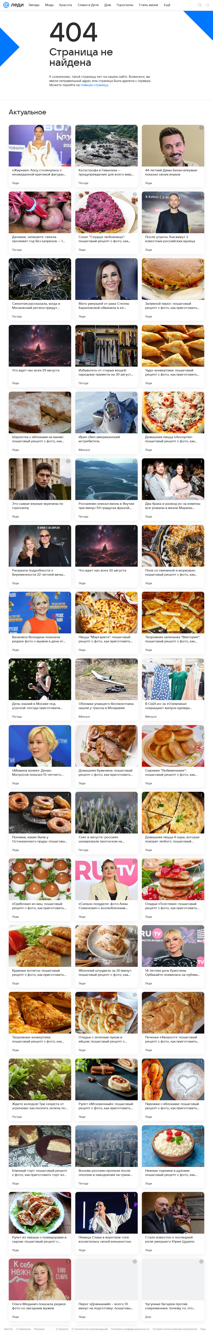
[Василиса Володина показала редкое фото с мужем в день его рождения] (40, 623)
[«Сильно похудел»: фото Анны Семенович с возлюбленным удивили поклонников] (106, 889)
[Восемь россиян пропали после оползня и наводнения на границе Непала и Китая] (106, 1156)
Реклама (39, 1329)
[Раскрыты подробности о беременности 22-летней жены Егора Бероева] (40, 556)
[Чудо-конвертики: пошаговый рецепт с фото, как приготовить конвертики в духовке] (173, 356)
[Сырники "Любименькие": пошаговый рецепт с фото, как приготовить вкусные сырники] (173, 756)
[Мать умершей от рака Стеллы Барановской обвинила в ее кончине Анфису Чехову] (106, 289)
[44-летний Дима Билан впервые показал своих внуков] (173, 156)
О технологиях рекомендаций (90, 1329)
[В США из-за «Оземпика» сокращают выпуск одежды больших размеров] (173, 689)
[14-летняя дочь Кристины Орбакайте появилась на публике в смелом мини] (173, 956)
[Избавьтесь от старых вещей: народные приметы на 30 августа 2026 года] (106, 356)
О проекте (62, 1329)
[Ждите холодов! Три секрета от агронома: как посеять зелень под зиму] (40, 1090)
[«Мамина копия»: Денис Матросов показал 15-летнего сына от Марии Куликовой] (40, 756)
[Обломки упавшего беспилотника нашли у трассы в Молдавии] (106, 689)
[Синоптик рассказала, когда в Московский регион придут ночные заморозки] (40, 289)
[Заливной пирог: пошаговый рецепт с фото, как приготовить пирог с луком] (173, 289)
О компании (23, 1329)
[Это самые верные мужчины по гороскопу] (40, 489)
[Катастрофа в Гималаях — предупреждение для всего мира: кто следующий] (106, 156)
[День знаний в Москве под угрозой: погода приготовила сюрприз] (40, 689)
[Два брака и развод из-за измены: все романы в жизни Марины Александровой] (173, 489)
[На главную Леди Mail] (16, 5)
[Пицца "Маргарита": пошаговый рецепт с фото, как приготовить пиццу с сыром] (106, 623)
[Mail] (6, 5)
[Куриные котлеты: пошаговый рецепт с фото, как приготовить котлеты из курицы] (40, 956)
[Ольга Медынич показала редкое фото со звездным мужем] (40, 1290)
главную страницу (94, 85)
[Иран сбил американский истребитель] (106, 423)
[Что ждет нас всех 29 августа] (40, 356)
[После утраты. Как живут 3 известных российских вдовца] (173, 223)
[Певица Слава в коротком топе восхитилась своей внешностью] (106, 1223)
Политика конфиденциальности (130, 1329)
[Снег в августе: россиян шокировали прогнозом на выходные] (106, 823)
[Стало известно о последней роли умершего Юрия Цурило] (173, 1223)
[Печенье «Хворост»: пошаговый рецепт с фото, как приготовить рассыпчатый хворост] (173, 1023)
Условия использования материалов (175, 1329)
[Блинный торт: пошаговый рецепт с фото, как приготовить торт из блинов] (40, 1156)
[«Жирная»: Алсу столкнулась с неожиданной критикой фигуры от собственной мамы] (40, 156)
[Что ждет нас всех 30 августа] (106, 556)
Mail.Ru (8, 1329)
